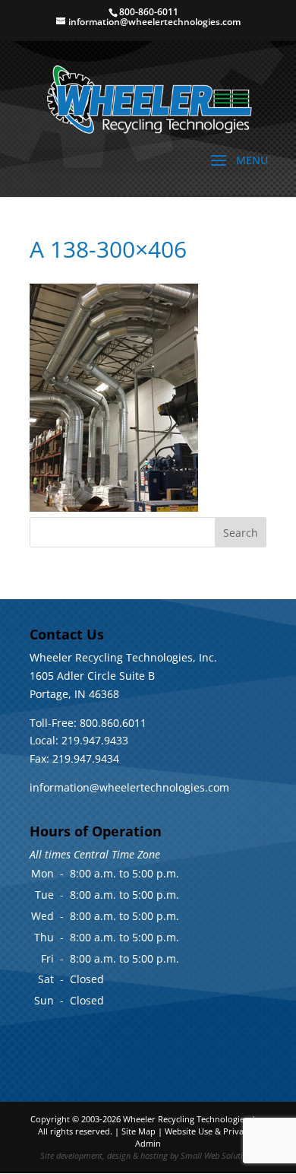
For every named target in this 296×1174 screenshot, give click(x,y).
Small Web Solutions (218, 1155)
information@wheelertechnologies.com (129, 787)
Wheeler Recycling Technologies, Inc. (194, 1119)
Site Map (138, 1131)
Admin (148, 1143)
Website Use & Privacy (208, 1131)
